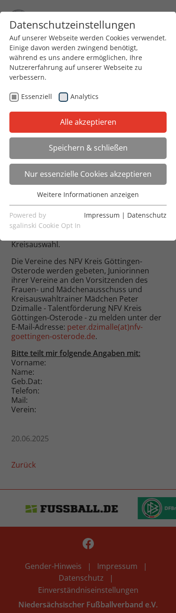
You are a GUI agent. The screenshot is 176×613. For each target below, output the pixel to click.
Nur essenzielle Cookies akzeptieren (88, 174)
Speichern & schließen (88, 148)
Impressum (102, 215)
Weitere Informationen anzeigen (88, 194)
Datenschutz (147, 215)
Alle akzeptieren (88, 122)
